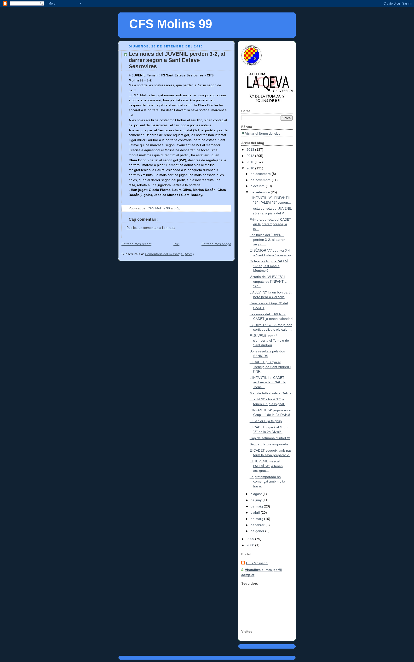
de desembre (261, 174)
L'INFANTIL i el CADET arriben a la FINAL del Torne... (268, 382)
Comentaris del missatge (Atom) (169, 254)
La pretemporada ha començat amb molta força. (267, 481)
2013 (251, 149)
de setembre (261, 192)
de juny (257, 500)
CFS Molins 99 (170, 24)
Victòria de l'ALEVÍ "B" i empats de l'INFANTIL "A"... (268, 281)
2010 (251, 168)
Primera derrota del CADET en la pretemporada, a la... (270, 224)
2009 (251, 539)
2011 (251, 162)
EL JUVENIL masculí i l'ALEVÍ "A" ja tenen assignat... (266, 465)
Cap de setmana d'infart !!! (270, 438)
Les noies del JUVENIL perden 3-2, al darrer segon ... (267, 239)
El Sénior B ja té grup (266, 421)
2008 (251, 545)
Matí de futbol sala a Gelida (270, 393)
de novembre (261, 180)
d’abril (256, 512)
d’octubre (258, 186)
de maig (257, 506)
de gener (258, 531)
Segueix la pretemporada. (269, 444)
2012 (251, 156)
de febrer (258, 525)
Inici (176, 244)
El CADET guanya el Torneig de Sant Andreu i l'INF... (270, 366)
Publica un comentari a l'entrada (150, 228)
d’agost (257, 494)
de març (257, 519)
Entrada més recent (136, 244)
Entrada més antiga (216, 244)
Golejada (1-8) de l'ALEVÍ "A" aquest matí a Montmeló (269, 265)
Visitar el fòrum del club (263, 133)
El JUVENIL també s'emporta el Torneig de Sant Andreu (269, 340)
